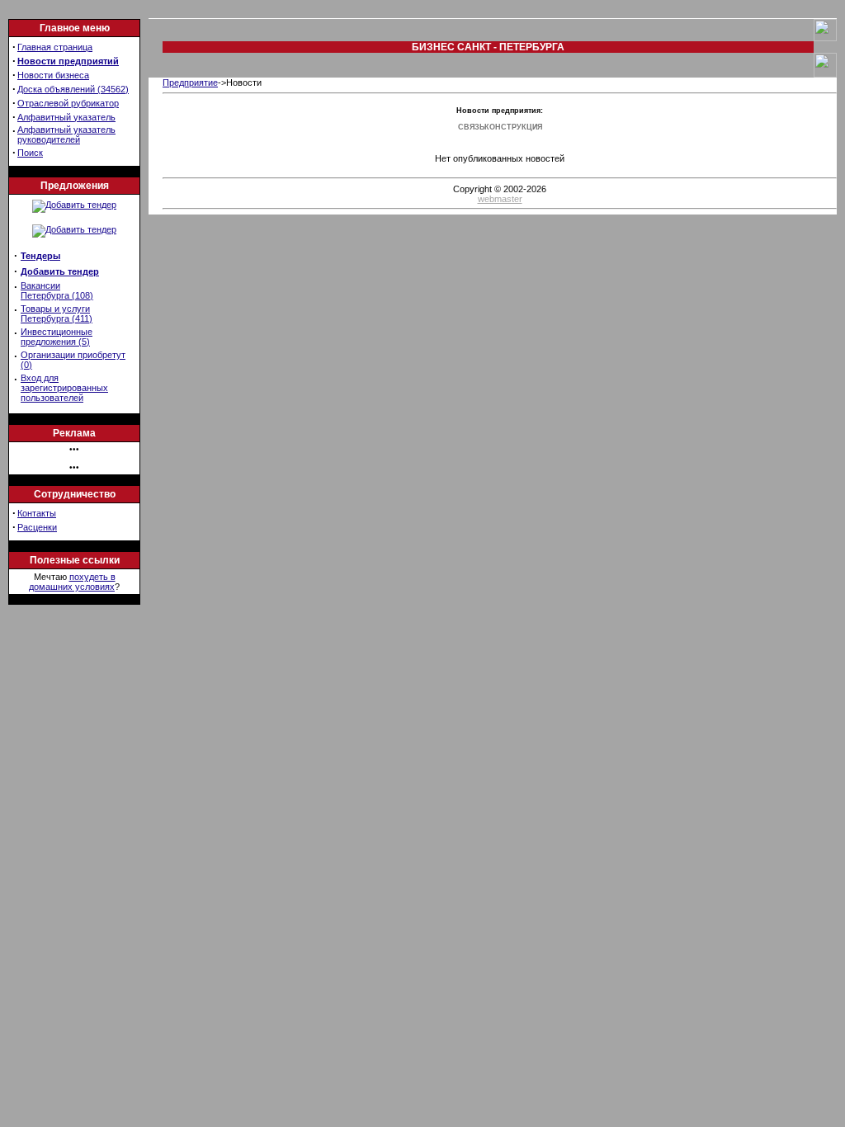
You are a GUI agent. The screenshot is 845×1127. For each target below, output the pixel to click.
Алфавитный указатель (66, 117)
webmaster (500, 199)
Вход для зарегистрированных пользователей (64, 388)
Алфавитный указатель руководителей (66, 134)
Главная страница (54, 47)
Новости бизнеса (53, 75)
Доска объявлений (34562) (73, 89)
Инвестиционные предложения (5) (56, 337)
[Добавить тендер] (74, 205)
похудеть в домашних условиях (72, 582)
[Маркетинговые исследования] (74, 229)
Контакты (36, 513)
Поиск (30, 153)
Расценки (37, 527)
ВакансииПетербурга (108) (57, 290)
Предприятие (190, 82)
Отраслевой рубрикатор (68, 103)
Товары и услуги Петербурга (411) (56, 313)
